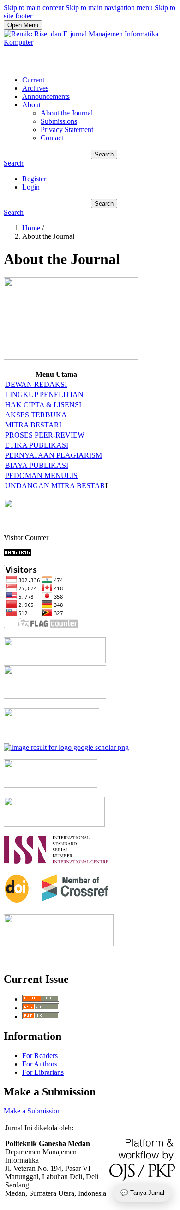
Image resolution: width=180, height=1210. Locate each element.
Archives (35, 88)
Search (104, 154)
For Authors (39, 1064)
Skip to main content (34, 8)
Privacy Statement (67, 129)
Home (32, 228)
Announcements (46, 96)
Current (33, 80)
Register (34, 179)
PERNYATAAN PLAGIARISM (53, 455)
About (31, 105)
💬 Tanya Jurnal (142, 1192)
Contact (52, 138)
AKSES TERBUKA (36, 415)
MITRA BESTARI (33, 425)
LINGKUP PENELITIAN (44, 394)
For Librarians (43, 1072)
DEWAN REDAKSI (36, 384)
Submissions (59, 121)
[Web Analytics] (17, 553)
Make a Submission (32, 1111)
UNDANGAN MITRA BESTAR (55, 486)
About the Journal (67, 113)
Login (31, 187)
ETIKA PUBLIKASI (36, 445)
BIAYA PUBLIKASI (36, 465)
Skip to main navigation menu (109, 8)
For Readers (40, 1056)
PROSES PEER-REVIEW (44, 435)
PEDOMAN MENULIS (41, 475)
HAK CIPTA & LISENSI (43, 405)
